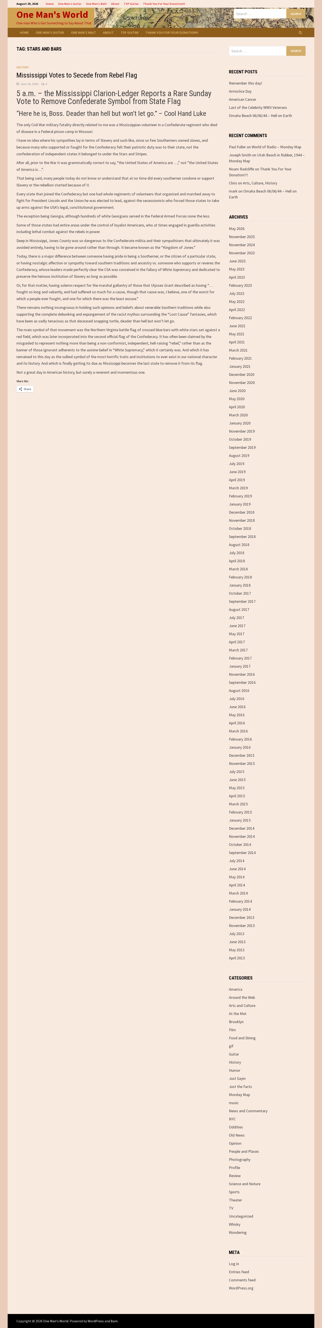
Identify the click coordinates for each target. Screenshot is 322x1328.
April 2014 (237, 885)
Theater (235, 1199)
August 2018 (239, 544)
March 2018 (238, 568)
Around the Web (242, 997)
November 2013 (242, 925)
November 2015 (242, 763)
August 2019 (239, 455)
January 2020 (240, 423)
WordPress (96, 1321)
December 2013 (241, 917)
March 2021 (238, 350)
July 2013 (236, 933)
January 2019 (240, 504)
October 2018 (240, 528)
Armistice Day (240, 91)
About (115, 4)
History (22, 67)
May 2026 (236, 228)
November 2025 (242, 236)
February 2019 (240, 496)
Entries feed (239, 1271)
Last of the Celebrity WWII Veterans (258, 107)
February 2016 (240, 739)
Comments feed (242, 1279)
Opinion (235, 1143)
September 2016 (242, 682)
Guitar (234, 1054)
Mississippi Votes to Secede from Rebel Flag (76, 75)
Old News (237, 1135)
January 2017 (240, 666)
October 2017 (240, 593)
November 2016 (242, 674)
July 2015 (236, 771)
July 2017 (236, 617)
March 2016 (238, 731)
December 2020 (241, 374)
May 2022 (236, 301)
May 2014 (236, 876)
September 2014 (242, 852)
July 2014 (236, 860)
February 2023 (240, 285)
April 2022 (237, 309)
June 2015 (237, 779)
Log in (234, 1263)
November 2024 (242, 244)
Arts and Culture (242, 1005)
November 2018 (242, 520)
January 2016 (240, 747)
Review (235, 1175)
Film (232, 1029)
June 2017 (237, 625)
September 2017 (242, 601)
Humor (234, 1070)
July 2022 (236, 293)
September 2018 (242, 536)
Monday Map (239, 1094)
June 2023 (237, 260)
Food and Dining (242, 1037)
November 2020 (242, 382)
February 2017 (240, 658)
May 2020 (236, 398)
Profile (234, 1167)
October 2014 (240, 844)
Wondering (238, 1232)
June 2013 (237, 941)
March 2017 (238, 650)
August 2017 (239, 609)
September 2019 (242, 447)
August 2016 (239, 690)
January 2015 (240, 820)
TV (231, 1208)
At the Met (237, 1013)
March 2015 (238, 803)
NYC (232, 1118)
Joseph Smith (240, 154)
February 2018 (240, 577)
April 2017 (237, 641)
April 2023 (237, 277)
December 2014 (241, 828)
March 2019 (238, 487)
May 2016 (236, 714)
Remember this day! (245, 83)
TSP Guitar (131, 4)
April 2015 (237, 795)
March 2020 (238, 414)
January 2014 (240, 909)
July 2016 (236, 698)
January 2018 (240, 585)
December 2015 (241, 755)
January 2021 (240, 366)
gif (231, 1046)
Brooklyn (236, 1021)
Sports (234, 1191)
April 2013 (237, 957)
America (235, 989)
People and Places (244, 1151)
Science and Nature (244, 1183)
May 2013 (236, 949)
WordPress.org (241, 1288)
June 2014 (237, 868)
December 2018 (241, 512)
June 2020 (237, 390)
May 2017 (236, 633)
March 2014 (238, 893)
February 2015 (240, 812)
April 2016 (237, 722)
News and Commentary (248, 1110)
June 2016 (237, 706)
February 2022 (240, 317)
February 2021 (240, 358)
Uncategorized (241, 1216)
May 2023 (236, 269)
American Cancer (242, 99)
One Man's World (52, 14)
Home (50, 4)
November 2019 (242, 431)
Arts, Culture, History (260, 183)
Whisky (234, 1224)
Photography (239, 1159)
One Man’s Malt (96, 4)
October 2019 (240, 439)
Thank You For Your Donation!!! (164, 4)
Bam (114, 1321)
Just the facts (240, 1086)
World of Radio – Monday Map (276, 146)
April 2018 (237, 560)
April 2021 (237, 342)
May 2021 (236, 333)
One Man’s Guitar (69, 4)
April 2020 (237, 406)
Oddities (236, 1127)
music (234, 1102)
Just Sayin (237, 1078)
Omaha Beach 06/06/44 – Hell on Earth (260, 115)
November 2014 (242, 836)
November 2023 (242, 252)
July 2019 (236, 463)
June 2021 (237, 325)
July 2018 (236, 552)
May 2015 (236, 787)
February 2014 (240, 901)
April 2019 (237, 479)
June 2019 (237, 471)
